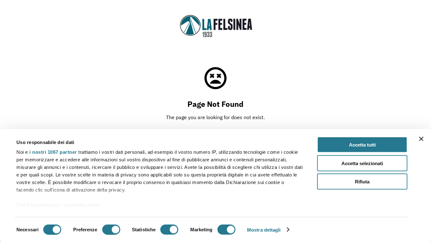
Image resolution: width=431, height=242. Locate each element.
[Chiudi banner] (421, 139)
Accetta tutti (362, 144)
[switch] (111, 229)
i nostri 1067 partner (53, 152)
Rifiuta (362, 181)
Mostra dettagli (264, 229)
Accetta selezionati (362, 163)
